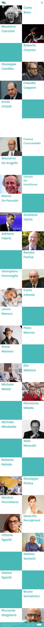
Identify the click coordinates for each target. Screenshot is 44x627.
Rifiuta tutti (33, 624)
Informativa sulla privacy (8, 625)
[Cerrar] (42, 624)
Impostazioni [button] (28, 624)
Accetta (39, 624)
